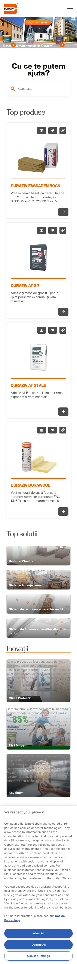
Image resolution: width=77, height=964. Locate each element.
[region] (38, 885)
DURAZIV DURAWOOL (30, 485)
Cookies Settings (38, 956)
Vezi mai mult (36, 22)
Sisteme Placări (21, 561)
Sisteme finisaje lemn (25, 585)
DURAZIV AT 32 (25, 286)
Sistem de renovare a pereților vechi (36, 609)
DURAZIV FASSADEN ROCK (35, 186)
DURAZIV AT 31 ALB (28, 385)
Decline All (39, 944)
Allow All (38, 933)
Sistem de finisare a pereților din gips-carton (38, 631)
